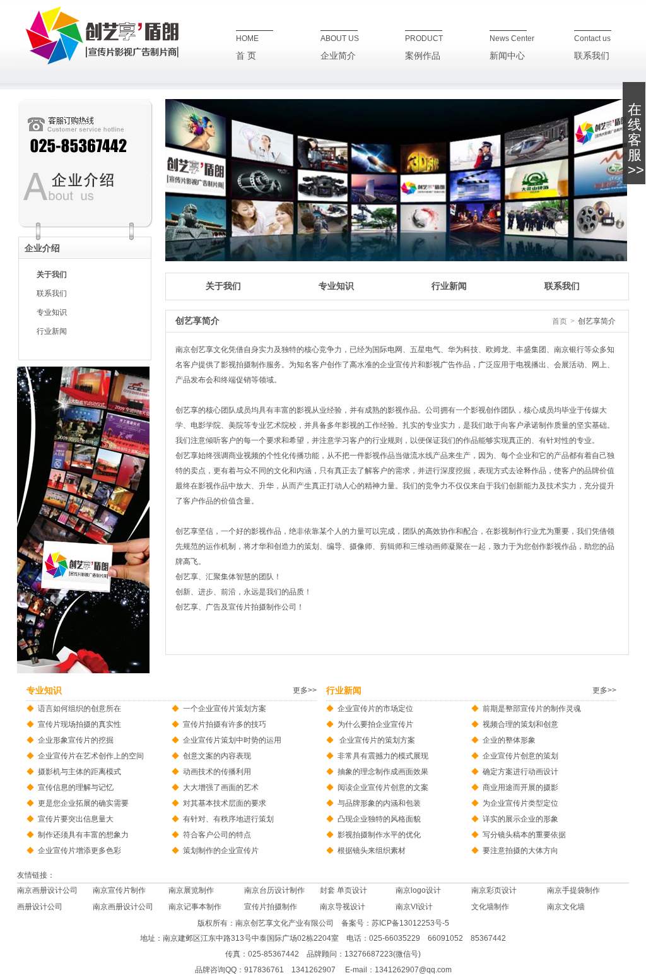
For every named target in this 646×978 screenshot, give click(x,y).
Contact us (592, 38)
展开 (636, 140)
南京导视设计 (342, 906)
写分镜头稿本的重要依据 (524, 834)
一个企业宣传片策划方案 (224, 708)
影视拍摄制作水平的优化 (379, 834)
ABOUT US (339, 38)
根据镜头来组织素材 (372, 850)
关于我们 (52, 274)
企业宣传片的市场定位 (375, 708)
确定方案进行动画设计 (520, 771)
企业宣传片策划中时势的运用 (232, 740)
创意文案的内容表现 (217, 755)
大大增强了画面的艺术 (221, 787)
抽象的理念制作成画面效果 (383, 771)
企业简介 (338, 56)
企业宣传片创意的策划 (520, 755)
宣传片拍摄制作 (270, 906)
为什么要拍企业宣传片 (375, 724)
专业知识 (52, 312)
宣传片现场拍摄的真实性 (79, 724)
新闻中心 (507, 56)
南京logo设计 (418, 890)
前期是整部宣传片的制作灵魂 (532, 708)
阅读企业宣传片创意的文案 (383, 787)
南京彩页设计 (494, 890)
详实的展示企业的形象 (520, 819)
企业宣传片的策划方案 (376, 740)
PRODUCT (424, 38)
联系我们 (591, 56)
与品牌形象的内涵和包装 (379, 803)
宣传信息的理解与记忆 (76, 787)
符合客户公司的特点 (217, 834)
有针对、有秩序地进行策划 (228, 819)
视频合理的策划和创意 (520, 724)
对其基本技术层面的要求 (224, 803)
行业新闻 (52, 331)
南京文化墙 (566, 906)
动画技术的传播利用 (217, 771)
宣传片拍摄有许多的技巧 (224, 724)
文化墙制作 (490, 906)
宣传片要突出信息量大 (76, 819)
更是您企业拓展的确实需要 (83, 803)
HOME (247, 38)
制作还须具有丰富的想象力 (83, 834)
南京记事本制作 (194, 906)
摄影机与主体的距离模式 (79, 771)
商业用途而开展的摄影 (520, 787)
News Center (512, 38)
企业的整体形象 (509, 740)
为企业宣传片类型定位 (520, 803)
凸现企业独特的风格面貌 (379, 819)
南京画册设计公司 (47, 890)
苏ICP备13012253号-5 (410, 923)
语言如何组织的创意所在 (79, 708)
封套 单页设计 (343, 890)
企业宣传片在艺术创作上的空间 (91, 755)
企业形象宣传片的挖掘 (76, 740)
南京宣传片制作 (119, 890)
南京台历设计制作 (274, 890)
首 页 (246, 56)
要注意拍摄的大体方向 (520, 850)
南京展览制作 (191, 890)
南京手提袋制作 (573, 890)
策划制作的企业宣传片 (221, 850)
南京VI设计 (414, 906)
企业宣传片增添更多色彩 (79, 850)
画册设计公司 (39, 906)
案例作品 (422, 56)
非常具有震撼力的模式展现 (383, 755)
